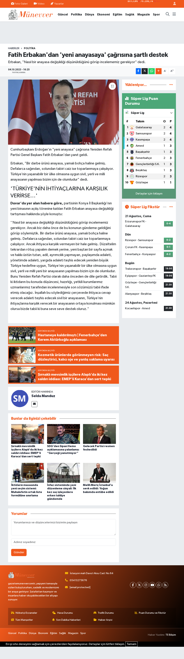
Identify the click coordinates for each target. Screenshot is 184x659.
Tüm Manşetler (24, 620)
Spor (156, 14)
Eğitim (117, 14)
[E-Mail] (34, 404)
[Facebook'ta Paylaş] (138, 71)
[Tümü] (171, 84)
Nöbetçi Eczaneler (26, 613)
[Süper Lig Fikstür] (171, 207)
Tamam (131, 644)
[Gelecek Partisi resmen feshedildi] (99, 433)
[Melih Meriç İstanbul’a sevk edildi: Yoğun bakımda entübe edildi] (99, 472)
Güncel (63, 14)
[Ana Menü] (174, 14)
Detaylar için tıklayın (149, 193)
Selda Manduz (43, 396)
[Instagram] (146, 585)
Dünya (89, 14)
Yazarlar (59, 3)
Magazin (143, 14)
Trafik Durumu (106, 613)
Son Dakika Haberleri (68, 620)
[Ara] (167, 14)
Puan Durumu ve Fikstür (152, 613)
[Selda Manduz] (19, 398)
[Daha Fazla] (159, 71)
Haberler (13, 48)
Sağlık (129, 14)
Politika (76, 14)
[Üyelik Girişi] (173, 4)
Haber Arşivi (105, 620)
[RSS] (165, 585)
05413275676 (78, 580)
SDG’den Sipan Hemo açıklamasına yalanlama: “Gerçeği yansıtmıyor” (63, 449)
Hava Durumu (65, 613)
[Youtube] (152, 585)
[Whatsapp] (159, 585)
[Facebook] (133, 585)
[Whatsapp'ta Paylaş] (151, 71)
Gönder (19, 552)
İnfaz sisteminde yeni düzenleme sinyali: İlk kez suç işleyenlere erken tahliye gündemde (61, 492)
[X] (139, 585)
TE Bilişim (170, 634)
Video (41, 3)
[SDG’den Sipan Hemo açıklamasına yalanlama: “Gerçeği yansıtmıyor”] (63, 433)
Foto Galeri (21, 3)
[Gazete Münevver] (30, 14)
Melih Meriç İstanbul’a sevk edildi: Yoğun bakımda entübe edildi (98, 488)
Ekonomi (103, 14)
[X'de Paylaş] (145, 71)
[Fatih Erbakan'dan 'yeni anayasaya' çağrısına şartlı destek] (63, 112)
